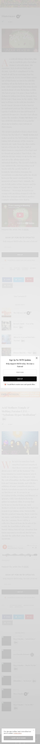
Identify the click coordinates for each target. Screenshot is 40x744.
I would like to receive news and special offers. (21, 384)
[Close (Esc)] (37, 359)
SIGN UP (20, 379)
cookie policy (17, 733)
